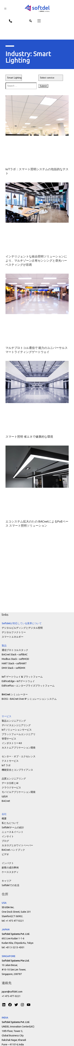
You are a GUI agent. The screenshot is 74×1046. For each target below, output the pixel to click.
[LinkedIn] (4, 1005)
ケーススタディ (10, 872)
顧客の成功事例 (10, 867)
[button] (37, 20)
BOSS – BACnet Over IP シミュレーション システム (29, 699)
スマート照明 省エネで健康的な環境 (29, 436)
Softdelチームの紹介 (13, 827)
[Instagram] (22, 1005)
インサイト (8, 836)
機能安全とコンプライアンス (17, 769)
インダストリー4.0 (12, 743)
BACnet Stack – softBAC (15, 654)
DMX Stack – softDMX (13, 668)
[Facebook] (10, 1005)
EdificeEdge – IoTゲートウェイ (18, 681)
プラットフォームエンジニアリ (18, 734)
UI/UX (5, 796)
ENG (26, 20)
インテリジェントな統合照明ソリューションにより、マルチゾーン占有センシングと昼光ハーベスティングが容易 (36, 260)
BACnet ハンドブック (13, 849)
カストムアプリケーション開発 (18, 747)
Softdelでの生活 (10, 885)
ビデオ (5, 854)
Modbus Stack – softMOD (15, 659)
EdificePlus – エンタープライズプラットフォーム (28, 685)
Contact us (9, 20)
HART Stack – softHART (14, 663)
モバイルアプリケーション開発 (18, 792)
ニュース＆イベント (12, 832)
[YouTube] (29, 1005)
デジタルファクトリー (14, 632)
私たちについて (10, 823)
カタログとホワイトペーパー (17, 845)
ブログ (5, 840)
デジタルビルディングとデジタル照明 (22, 627)
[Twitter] (16, 1005)
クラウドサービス (11, 787)
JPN (17, 20)
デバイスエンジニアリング (16, 725)
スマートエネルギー (12, 636)
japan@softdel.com (12, 991)
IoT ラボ (6, 765)
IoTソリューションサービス (17, 729)
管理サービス (9, 738)
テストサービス (10, 760)
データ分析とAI (10, 783)
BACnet (6, 801)
